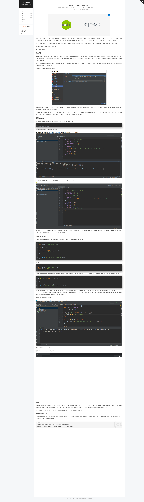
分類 (27, 15)
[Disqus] (79, 449)
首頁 (22, 9)
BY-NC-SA (60, 426)
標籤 (27, 13)
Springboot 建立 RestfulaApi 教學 (88, 38)
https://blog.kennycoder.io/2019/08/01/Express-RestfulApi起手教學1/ (55, 424)
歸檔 (27, 17)
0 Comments (98, 7)
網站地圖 (23, 19)
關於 (22, 11)
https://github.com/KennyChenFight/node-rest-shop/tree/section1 (68, 410)
